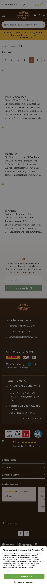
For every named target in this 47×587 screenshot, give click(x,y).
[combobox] (42, 549)
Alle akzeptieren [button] (24, 576)
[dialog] (23, 566)
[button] (23, 582)
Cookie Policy (7, 571)
